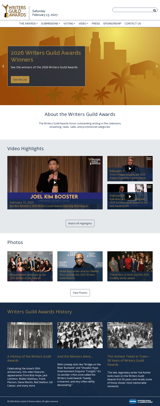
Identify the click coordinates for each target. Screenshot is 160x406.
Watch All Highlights (80, 223)
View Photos (80, 292)
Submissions (49, 23)
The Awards (27, 23)
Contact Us (133, 23)
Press (96, 23)
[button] (3, 66)
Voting (68, 23)
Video (82, 23)
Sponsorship (112, 23)
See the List (20, 79)
